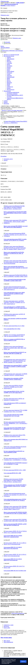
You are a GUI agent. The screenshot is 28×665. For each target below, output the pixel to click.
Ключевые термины (12, 93)
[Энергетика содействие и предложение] (12, 50)
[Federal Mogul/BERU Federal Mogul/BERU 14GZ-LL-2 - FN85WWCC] (15, 122)
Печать (5, 160)
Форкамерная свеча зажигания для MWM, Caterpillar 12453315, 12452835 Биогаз (13, 379)
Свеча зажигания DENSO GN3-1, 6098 (12, 473)
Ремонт (6, 102)
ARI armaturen (10, 58)
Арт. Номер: (4, 139)
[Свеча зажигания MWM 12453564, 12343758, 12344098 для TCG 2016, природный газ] (15, 388)
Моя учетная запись (6, 637)
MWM (8, 84)
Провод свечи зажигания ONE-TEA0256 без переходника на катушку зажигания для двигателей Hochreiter (15, 268)
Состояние (4, 141)
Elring (8, 70)
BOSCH (9, 61)
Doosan (9, 67)
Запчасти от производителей (11, 54)
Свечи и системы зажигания (14, 110)
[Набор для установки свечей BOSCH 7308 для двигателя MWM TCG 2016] (15, 336)
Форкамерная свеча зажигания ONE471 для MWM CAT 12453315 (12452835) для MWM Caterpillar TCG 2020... (15, 366)
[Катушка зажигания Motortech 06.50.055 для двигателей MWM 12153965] (15, 448)
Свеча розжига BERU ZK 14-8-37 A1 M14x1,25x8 (15, 570)
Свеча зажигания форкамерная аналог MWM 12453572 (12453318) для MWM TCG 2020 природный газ (14, 294)
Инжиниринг (7, 91)
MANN (9, 81)
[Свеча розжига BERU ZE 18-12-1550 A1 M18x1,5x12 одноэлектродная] (15, 556)
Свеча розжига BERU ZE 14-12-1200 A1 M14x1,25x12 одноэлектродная (13, 548)
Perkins (8, 88)
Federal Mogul (10, 71)
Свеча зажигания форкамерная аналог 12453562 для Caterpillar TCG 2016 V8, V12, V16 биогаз (15, 500)
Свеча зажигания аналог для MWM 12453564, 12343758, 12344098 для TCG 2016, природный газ (15, 307)
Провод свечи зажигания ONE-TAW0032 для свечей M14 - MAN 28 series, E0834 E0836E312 (15, 226)
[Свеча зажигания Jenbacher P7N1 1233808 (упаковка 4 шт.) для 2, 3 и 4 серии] (15, 411)
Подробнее (3, 156)
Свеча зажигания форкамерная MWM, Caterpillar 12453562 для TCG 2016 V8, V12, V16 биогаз (15, 240)
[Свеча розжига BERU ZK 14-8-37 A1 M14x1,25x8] (15, 567)
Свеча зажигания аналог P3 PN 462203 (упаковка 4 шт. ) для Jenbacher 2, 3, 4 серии (15, 463)
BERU (8, 60)
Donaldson (9, 65)
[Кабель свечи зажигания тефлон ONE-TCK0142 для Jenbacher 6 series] (15, 436)
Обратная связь (5, 1)
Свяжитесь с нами (8, 625)
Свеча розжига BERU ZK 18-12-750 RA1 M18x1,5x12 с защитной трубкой (13, 536)
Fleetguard (9, 72)
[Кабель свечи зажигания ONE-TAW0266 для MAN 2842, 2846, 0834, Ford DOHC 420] (15, 521)
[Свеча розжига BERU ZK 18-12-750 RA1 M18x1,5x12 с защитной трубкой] (15, 532)
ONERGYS (10, 86)
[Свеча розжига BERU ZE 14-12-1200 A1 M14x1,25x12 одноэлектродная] (15, 544)
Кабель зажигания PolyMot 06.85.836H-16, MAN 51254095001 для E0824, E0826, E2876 (15, 280)
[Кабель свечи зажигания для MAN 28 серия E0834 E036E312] (15, 315)
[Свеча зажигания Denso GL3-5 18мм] (14, 325)
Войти (2, 46)
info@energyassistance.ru (11, 4)
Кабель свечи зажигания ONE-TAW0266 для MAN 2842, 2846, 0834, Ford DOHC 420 (15, 524)
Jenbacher (9, 75)
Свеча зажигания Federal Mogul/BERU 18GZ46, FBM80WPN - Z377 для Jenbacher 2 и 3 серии (15, 428)
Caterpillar (9, 63)
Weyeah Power (10, 89)
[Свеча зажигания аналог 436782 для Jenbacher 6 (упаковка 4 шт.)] (15, 400)
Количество (4, 166)
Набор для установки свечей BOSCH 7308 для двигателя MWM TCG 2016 (14, 340)
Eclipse (8, 68)
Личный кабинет (5, 47)
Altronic (9, 57)
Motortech (9, 82)
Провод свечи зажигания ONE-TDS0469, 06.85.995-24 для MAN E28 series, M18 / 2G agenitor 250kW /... (15, 513)
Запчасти (4, 110)
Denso (8, 64)
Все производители (9, 56)
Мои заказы (7, 640)
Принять (23, 661)
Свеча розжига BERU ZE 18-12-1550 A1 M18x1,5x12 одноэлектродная (13, 559)
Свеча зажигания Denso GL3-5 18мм (12, 328)
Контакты (6, 103)
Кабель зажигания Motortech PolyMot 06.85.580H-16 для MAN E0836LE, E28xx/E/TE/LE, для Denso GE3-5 (15, 213)
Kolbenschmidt (10, 77)
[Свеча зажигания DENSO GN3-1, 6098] (15, 470)
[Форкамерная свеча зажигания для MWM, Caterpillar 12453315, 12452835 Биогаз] (15, 375)
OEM (8, 85)
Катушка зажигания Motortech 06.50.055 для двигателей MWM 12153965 (14, 452)
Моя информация (8, 642)
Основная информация (13, 92)
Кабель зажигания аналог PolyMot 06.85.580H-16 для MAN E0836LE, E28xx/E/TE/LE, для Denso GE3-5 (15, 486)
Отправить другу (8, 159)
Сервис (6, 100)
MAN (8, 79)
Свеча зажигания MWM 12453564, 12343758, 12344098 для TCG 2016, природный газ (14, 392)
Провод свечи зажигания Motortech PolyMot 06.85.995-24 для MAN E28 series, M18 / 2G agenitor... (14, 253)
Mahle (8, 78)
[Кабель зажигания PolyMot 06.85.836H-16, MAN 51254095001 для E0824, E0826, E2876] (15, 276)
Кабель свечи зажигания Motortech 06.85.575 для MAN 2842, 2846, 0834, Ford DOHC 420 (15, 353)
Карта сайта (7, 627)
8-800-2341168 (20, 2)
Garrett (8, 74)
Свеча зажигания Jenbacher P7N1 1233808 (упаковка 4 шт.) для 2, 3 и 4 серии (13, 415)
